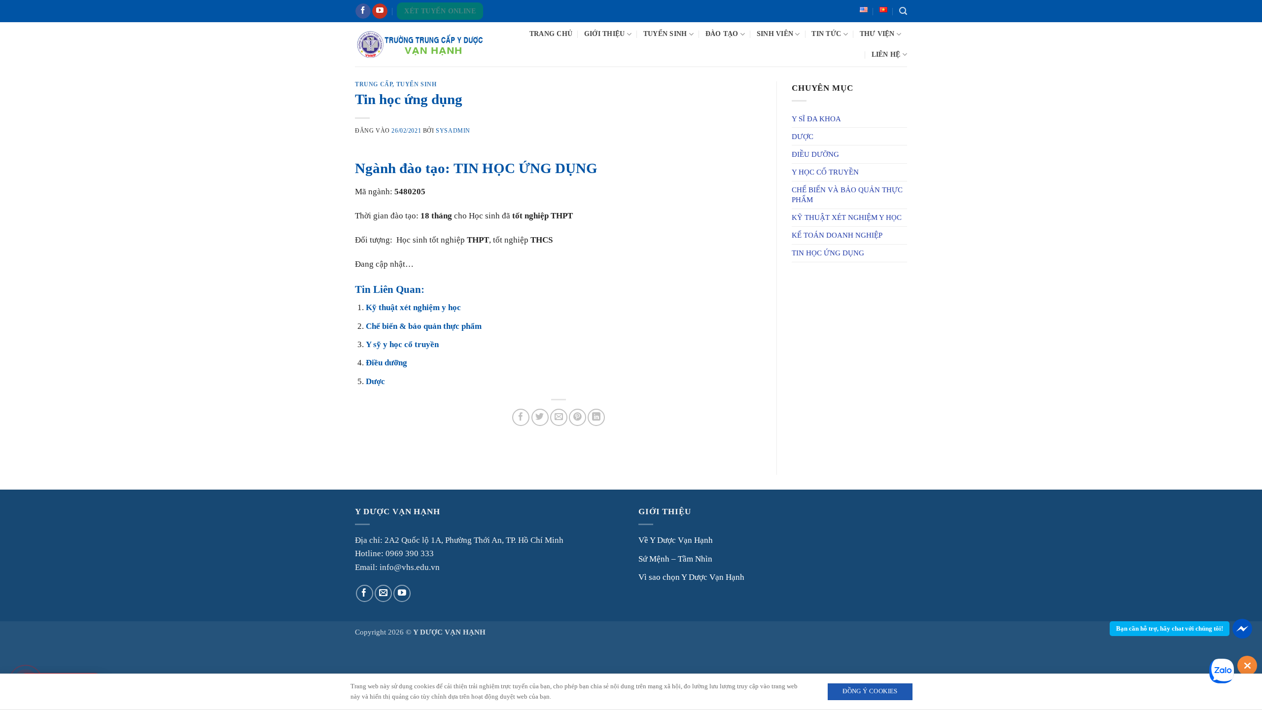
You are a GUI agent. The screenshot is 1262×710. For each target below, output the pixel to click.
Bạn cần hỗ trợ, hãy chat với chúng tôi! (1169, 628)
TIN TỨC (826, 33)
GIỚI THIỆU (604, 33)
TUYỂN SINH (665, 33)
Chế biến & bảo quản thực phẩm (424, 326)
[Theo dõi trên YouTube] (379, 11)
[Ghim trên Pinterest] (577, 417)
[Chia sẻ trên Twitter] (540, 417)
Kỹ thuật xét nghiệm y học (413, 307)
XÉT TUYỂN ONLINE (440, 11)
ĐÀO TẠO (721, 33)
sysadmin (453, 130)
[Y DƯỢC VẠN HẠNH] (420, 44)
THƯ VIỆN (877, 33)
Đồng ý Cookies (869, 691)
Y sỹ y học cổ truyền (402, 344)
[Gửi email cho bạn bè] (558, 417)
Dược (375, 381)
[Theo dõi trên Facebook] (363, 11)
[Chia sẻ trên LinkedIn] (596, 417)
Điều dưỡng (386, 362)
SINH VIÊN (775, 33)
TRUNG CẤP (373, 84)
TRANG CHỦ (550, 33)
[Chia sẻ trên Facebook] (520, 417)
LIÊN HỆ (886, 54)
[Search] (903, 11)
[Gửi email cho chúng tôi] (383, 593)
